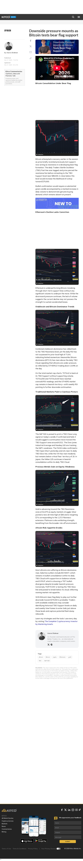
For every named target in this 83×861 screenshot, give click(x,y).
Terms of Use (6, 849)
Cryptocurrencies (8, 821)
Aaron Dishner (12, 53)
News (4, 826)
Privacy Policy (33, 849)
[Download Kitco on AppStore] (27, 841)
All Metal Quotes (7, 818)
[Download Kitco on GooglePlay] (40, 841)
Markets (4, 824)
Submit (67, 841)
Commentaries (7, 829)
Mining (4, 832)
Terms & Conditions (19, 849)
